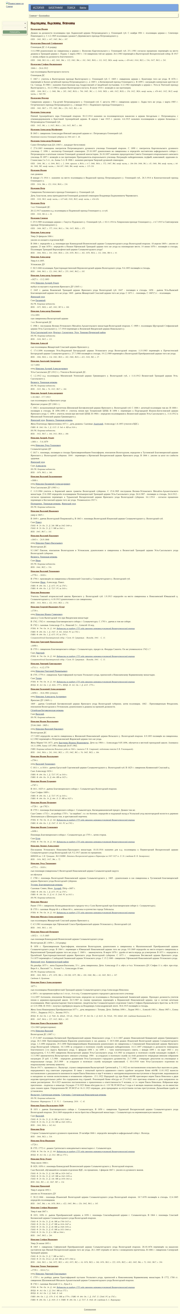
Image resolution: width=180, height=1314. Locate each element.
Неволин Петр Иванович (43, 1140)
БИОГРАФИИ (56, 7)
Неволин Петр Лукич (41, 1158)
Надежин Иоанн (39, 170)
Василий (40, 713)
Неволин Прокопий (40, 1186)
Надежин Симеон (39, 218)
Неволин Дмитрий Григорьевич (46, 663)
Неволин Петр (38, 1129)
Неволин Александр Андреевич (46, 275)
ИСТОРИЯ (38, 7)
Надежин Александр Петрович (46, 140)
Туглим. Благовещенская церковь (47, 884)
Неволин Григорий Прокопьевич (47, 641)
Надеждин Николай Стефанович (47, 43)
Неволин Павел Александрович (46, 982)
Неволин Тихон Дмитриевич (44, 1266)
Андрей (57, 888)
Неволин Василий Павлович (44, 535)
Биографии (44, 15)
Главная (33, 15)
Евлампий (40, 300)
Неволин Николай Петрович (45, 931)
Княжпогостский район (57, 961)
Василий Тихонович (45, 763)
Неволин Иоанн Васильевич (44, 721)
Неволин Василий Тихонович (45, 571)
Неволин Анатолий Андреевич (46, 361)
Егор (38, 838)
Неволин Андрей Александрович (52, 368)
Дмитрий (40, 652)
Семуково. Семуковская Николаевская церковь (83, 1094)
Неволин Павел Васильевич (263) (47, 1023)
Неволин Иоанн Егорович (43, 781)
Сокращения (90, 1309)
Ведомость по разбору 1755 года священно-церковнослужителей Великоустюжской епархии (96, 628)
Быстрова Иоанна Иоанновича (74, 742)
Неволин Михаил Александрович (47, 916)
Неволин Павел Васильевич (49, 542)
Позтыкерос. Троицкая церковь (46, 503)
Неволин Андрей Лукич (47, 282)
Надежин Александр (41, 112)
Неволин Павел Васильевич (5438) (47, 1105)
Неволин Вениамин (40, 592)
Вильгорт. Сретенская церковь (45, 1094)
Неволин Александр (40, 232)
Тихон (39, 678)
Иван (38, 560)
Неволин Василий (44, 1030)
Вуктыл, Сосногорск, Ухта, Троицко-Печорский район (79, 332)
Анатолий (98, 423)
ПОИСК (71, 7)
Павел (38, 522)
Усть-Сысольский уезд (41, 332)
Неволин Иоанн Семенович (49, 614)
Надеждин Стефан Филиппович (46, 64)
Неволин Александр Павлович (46, 311)
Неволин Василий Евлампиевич (46, 476)
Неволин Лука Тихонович (48, 445)
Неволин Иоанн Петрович (43, 802)
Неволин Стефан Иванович (44, 1207)
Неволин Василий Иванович (45, 511)
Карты (83, 7)
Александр (41, 465)
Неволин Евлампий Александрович (53, 483)
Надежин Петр (38, 188)
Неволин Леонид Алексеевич (45, 845)
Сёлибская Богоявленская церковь (47, 710)
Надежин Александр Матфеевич (46, 129)
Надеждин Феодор (40, 97)
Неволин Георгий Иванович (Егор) (48, 606)
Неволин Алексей (39, 343)
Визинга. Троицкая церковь (44, 382)
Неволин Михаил (39, 901)
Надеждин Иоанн (39, 29)
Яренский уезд (38, 296)
